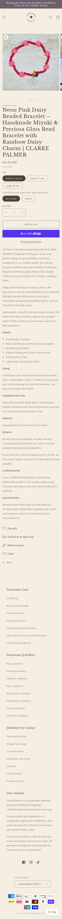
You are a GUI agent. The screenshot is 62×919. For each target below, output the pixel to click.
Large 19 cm (12, 185)
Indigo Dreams (14, 773)
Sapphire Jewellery (17, 678)
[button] (4, 17)
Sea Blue (11, 766)
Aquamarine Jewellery (19, 700)
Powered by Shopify (39, 913)
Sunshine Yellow (15, 751)
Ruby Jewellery (15, 663)
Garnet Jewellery (16, 708)
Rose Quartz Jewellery (19, 693)
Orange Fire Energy (17, 743)
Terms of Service (15, 613)
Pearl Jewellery (15, 686)
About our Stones (16, 620)
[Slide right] (38, 99)
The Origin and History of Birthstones (26, 635)
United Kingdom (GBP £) (29, 884)
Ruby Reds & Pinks (16, 736)
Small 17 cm (37, 178)
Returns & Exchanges (18, 605)
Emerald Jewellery (16, 671)
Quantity (6, 206)
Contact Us (12, 598)
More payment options (31, 241)
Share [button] (9, 562)
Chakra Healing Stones (19, 642)
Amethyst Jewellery (17, 715)
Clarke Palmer (26, 913)
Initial (28, 198)
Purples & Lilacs (15, 781)
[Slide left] (23, 99)
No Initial (11, 198)
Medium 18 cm (14, 178)
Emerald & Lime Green (18, 758)
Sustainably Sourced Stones (22, 628)
